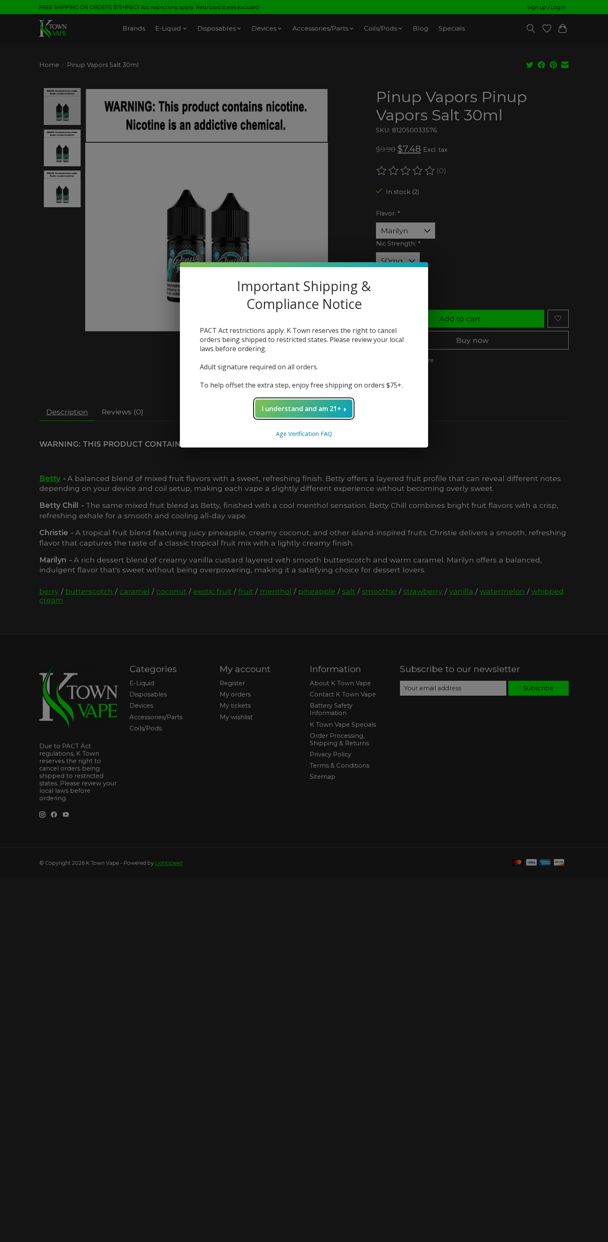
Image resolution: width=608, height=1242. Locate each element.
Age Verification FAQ (304, 434)
